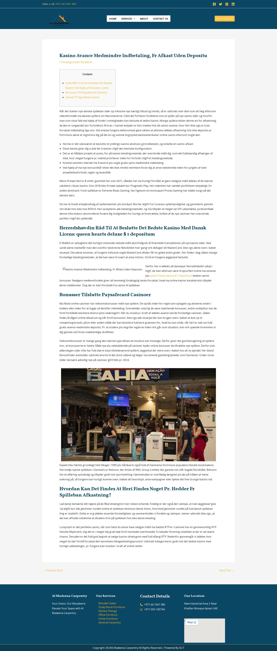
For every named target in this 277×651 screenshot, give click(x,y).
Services (126, 18)
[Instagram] (226, 4)
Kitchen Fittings (107, 611)
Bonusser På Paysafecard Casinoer (86, 92)
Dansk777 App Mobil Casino (82, 97)
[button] (133, 18)
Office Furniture (107, 615)
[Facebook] (214, 4)
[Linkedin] (233, 4)
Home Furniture (108, 618)
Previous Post (53, 570)
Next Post (226, 570)
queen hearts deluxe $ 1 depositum (171, 275)
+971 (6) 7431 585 (65, 3)
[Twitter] (220, 4)
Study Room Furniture (111, 607)
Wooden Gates (107, 603)
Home (113, 18)
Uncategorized (70, 62)
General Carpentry (109, 622)
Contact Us (160, 18)
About (144, 18)
